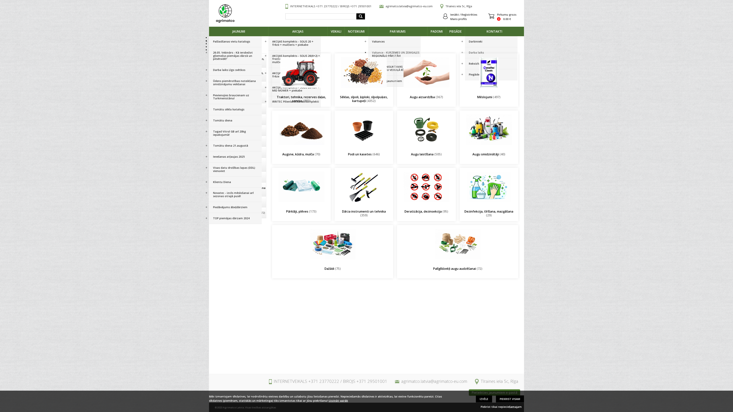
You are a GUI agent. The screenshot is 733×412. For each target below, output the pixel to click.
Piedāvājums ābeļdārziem (230, 207)
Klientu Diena (222, 182)
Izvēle (484, 399)
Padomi (437, 31)
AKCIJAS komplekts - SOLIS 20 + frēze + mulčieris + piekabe (292, 43)
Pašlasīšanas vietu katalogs (231, 41)
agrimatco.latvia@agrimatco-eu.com (409, 6)
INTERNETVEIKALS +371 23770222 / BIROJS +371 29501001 (331, 6)
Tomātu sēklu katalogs (228, 109)
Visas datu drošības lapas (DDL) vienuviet (234, 169)
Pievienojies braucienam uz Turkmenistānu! (231, 96)
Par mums (398, 31)
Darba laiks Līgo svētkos (229, 70)
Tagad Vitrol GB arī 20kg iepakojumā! (229, 133)
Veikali (336, 31)
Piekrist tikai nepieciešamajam (501, 407)
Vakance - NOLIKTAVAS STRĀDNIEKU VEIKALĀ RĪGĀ (389, 68)
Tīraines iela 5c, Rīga (458, 6)
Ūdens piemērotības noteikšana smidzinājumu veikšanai (234, 82)
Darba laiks (476, 52)
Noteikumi (356, 31)
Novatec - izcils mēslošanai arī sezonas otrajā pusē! (233, 194)
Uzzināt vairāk (338, 400)
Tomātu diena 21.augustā (230, 145)
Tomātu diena (222, 120)
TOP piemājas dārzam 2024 (231, 218)
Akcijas (298, 31)
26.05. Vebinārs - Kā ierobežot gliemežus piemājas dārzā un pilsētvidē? (233, 56)
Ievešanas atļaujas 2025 (229, 156)
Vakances (378, 41)
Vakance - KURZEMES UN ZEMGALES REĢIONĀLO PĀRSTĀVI (395, 54)
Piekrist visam (510, 399)
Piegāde (455, 31)
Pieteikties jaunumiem (387, 81)
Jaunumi (238, 31)
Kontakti (494, 31)
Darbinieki (475, 41)
